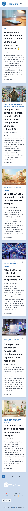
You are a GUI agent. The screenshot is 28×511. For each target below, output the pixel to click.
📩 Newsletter (10, 494)
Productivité (7, 106)
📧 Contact (8, 496)
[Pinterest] (6, 500)
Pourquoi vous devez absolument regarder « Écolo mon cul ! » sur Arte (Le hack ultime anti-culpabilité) (13, 119)
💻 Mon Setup (18, 494)
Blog (5, 28)
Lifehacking (17, 104)
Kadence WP (14, 507)
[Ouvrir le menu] (24, 3)
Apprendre (7, 104)
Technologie (20, 106)
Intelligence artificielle (14, 187)
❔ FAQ (15, 496)
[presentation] (14, 18)
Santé (14, 106)
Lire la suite (8, 79)
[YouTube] (3, 500)
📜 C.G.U (20, 496)
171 (19, 476)
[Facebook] (9, 500)
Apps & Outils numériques (11, 262)
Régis (7, 52)
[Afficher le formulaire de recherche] (21, 3)
